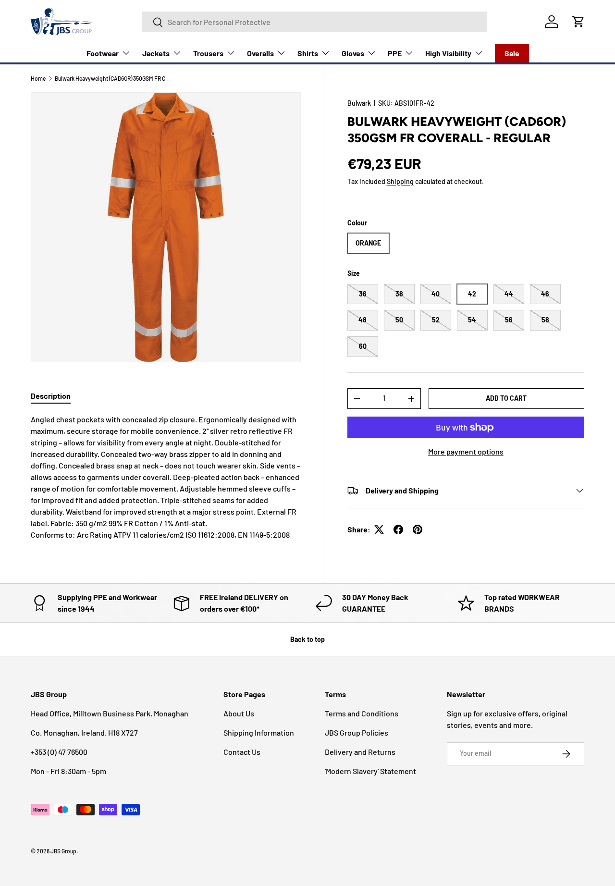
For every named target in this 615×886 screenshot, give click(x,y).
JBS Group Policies (356, 732)
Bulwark (359, 103)
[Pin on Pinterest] (417, 529)
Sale (511, 53)
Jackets (156, 53)
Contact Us (241, 751)
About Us (238, 713)
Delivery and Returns (360, 751)
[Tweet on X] (379, 529)
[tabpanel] (166, 477)
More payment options (466, 451)
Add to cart (506, 398)
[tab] (51, 395)
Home (38, 78)
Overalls (260, 53)
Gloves (353, 53)
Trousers (208, 53)
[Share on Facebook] (398, 529)
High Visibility (448, 53)
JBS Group (63, 851)
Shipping (400, 181)
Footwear (102, 53)
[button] (578, 21)
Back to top (307, 639)
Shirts (307, 53)
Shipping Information (258, 732)
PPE (395, 53)
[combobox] (314, 22)
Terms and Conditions (361, 713)
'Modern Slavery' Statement (370, 770)
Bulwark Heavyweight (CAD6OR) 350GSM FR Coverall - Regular (112, 78)
